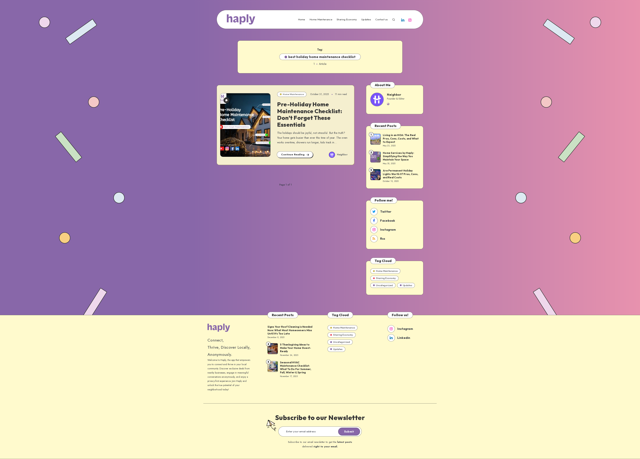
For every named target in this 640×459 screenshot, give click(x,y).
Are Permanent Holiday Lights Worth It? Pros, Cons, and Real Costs (400, 174)
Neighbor (394, 94)
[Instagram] (410, 20)
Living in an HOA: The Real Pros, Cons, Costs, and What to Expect (401, 139)
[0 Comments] (226, 100)
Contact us (381, 19)
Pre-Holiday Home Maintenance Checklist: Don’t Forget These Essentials (309, 114)
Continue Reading (293, 154)
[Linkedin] (403, 20)
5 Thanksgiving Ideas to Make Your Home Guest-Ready (295, 348)
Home (301, 19)
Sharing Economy (347, 19)
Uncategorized (384, 285)
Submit (349, 432)
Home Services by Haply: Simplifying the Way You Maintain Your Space (398, 156)
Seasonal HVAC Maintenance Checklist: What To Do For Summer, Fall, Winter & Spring (295, 367)
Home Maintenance (321, 19)
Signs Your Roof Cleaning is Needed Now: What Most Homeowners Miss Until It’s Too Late (290, 330)
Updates (366, 19)
